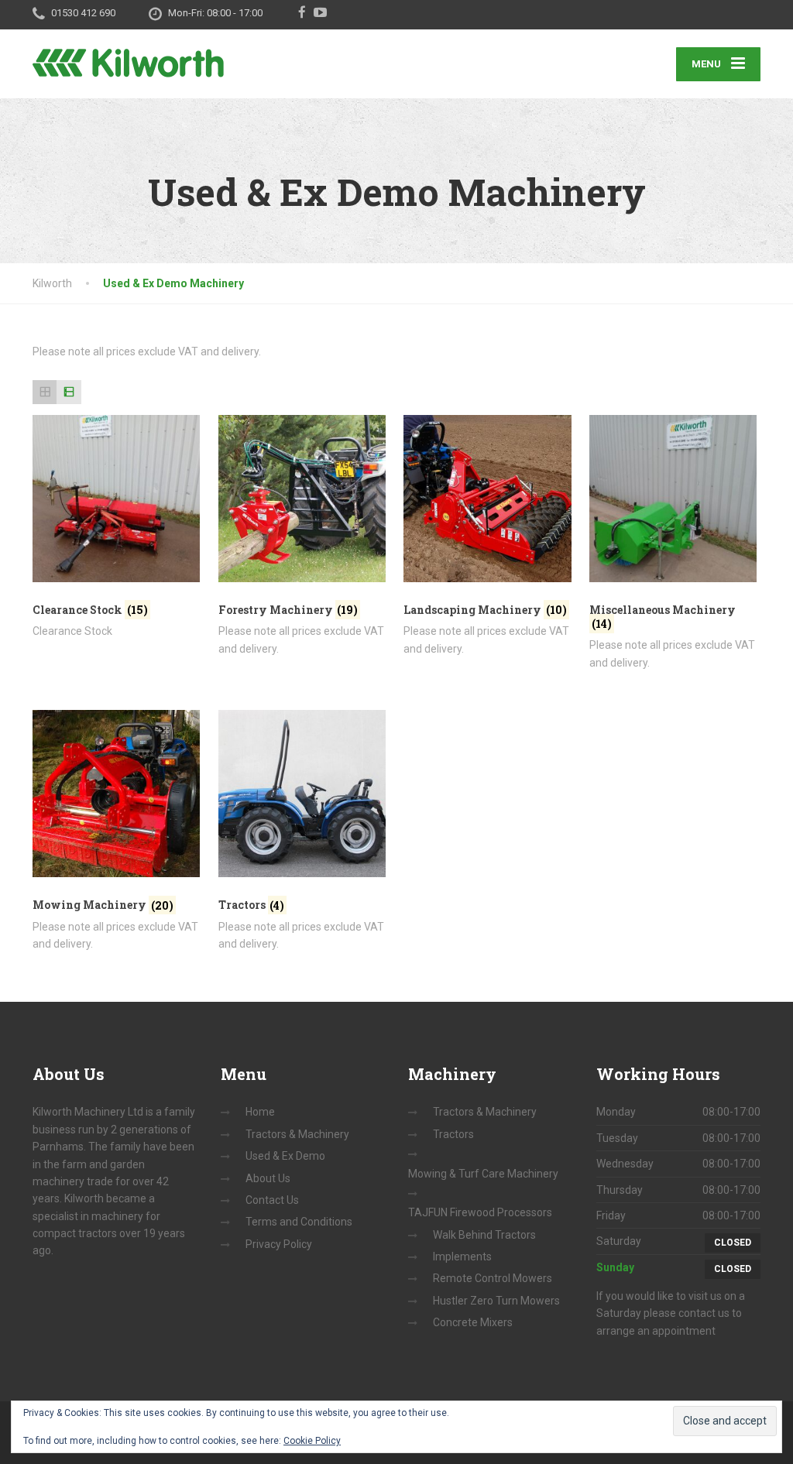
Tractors (453, 1134)
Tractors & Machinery (297, 1134)
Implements (462, 1256)
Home (260, 1112)
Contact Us (272, 1200)
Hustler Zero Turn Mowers (496, 1300)
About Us (267, 1178)
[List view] (69, 392)
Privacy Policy (278, 1244)
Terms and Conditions (298, 1221)
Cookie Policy (312, 1440)
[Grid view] (45, 392)
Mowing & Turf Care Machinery (483, 1173)
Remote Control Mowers (492, 1278)
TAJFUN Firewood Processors (480, 1212)
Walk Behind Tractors (484, 1235)
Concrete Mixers (473, 1322)
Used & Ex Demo (285, 1156)
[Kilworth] (128, 53)
